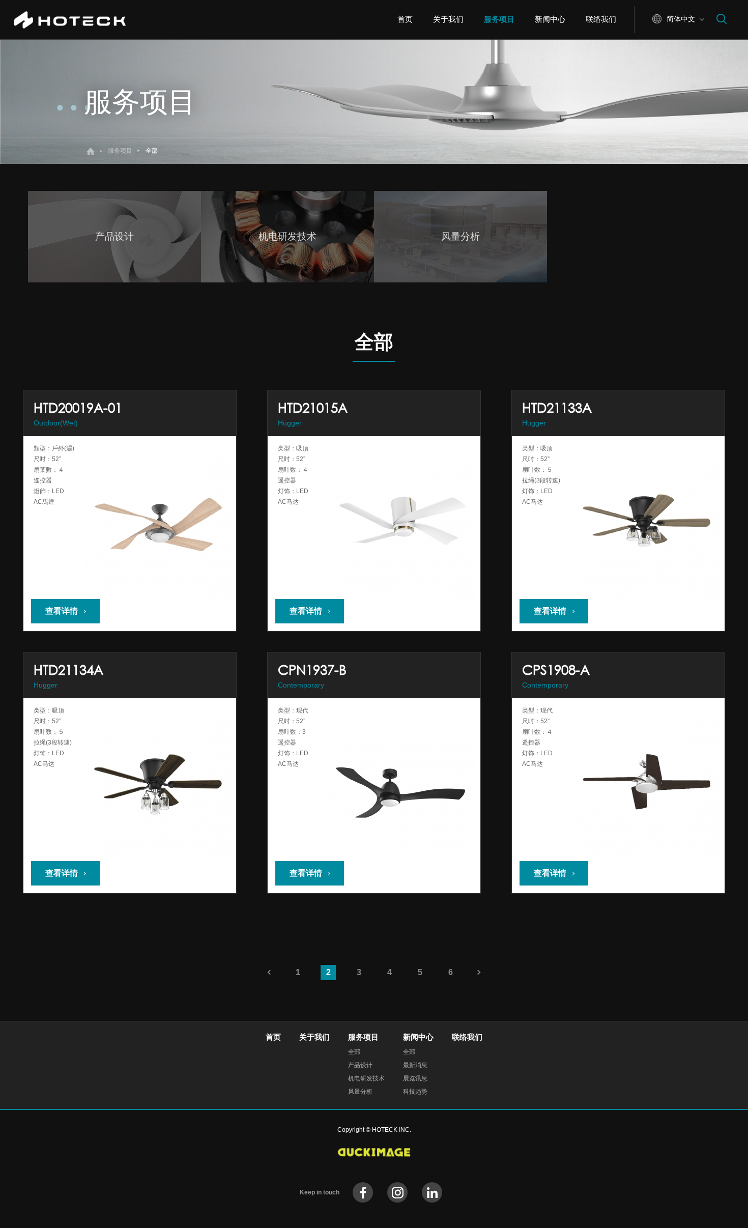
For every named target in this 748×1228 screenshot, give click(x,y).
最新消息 (415, 1065)
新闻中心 (550, 19)
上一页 (267, 972)
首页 (405, 19)
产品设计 (360, 1065)
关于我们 (448, 19)
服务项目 (499, 19)
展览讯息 (415, 1078)
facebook (363, 1192)
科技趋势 (415, 1091)
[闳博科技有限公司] (75, 19)
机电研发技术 (366, 1078)
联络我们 (601, 19)
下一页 (480, 972)
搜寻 (721, 19)
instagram (397, 1192)
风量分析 (360, 1091)
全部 (354, 1051)
